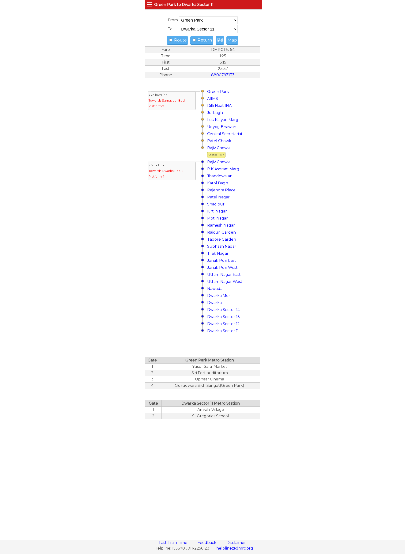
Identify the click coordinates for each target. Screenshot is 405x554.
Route (180, 40)
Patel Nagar (218, 197)
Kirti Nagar (217, 211)
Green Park (218, 91)
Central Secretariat (225, 134)
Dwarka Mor (218, 295)
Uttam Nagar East (224, 274)
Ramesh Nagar (221, 225)
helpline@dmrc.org (234, 548)
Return (204, 40)
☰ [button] (149, 4)
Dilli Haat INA (219, 105)
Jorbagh (215, 112)
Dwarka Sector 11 (223, 331)
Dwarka (214, 302)
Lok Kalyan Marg (222, 120)
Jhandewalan (219, 176)
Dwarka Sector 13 (223, 317)
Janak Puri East (221, 260)
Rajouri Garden (221, 232)
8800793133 (223, 75)
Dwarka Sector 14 (223, 309)
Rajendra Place (221, 190)
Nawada (214, 288)
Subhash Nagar (221, 246)
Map (232, 40)
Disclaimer (236, 542)
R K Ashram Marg (223, 169)
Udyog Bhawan (221, 127)
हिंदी (220, 40)
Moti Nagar (217, 218)
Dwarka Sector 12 (223, 324)
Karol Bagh (217, 183)
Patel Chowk (219, 141)
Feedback (207, 542)
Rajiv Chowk (218, 148)
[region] (202, 477)
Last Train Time (173, 542)
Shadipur (216, 204)
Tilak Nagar (218, 253)
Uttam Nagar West (224, 281)
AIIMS (212, 98)
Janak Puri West (222, 267)
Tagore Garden (221, 239)
